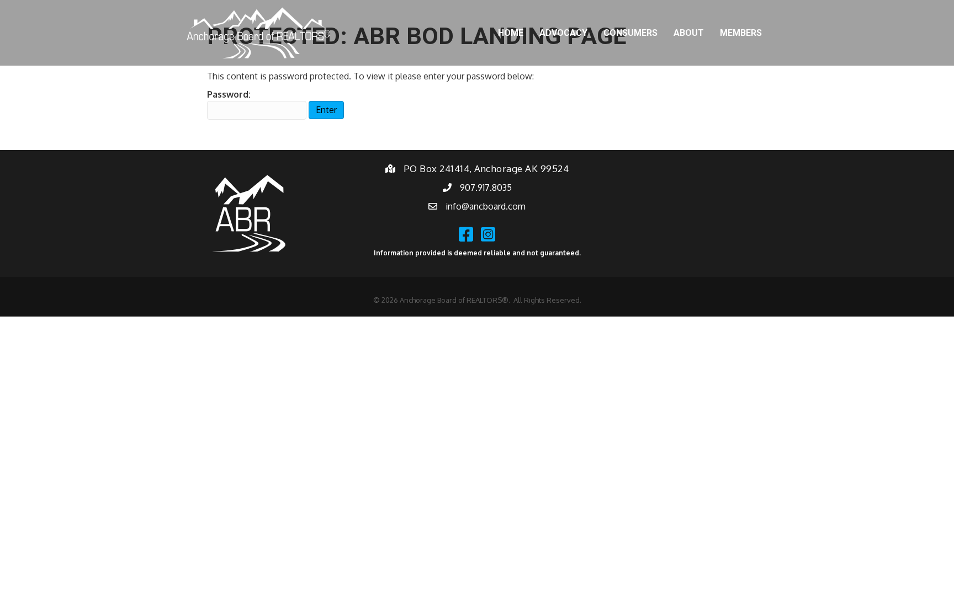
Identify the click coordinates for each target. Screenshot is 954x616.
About (689, 33)
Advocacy (563, 33)
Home (510, 33)
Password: (229, 94)
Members (741, 33)
